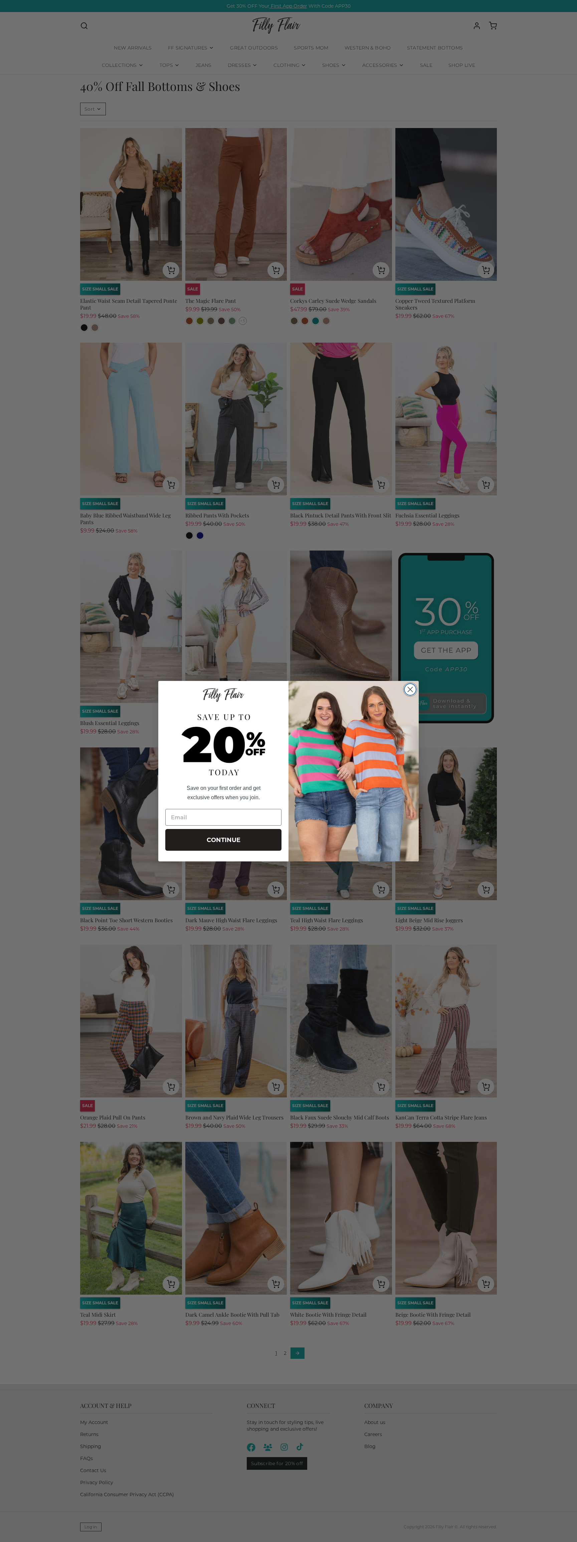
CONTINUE (223, 840)
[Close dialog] (410, 689)
